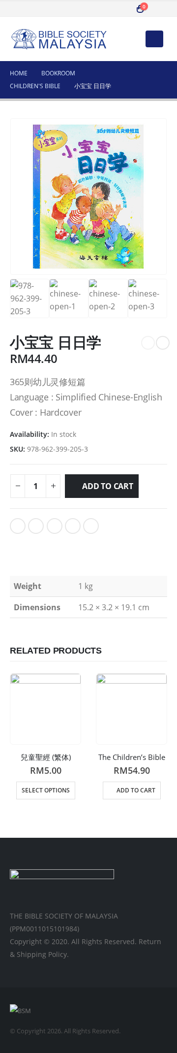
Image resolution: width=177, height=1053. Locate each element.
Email (91, 526)
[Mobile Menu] (154, 39)
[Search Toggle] (120, 9)
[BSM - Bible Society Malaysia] (59, 39)
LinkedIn (54, 526)
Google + (73, 526)
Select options (46, 790)
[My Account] (159, 9)
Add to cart (107, 486)
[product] (45, 709)
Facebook (18, 526)
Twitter (36, 526)
